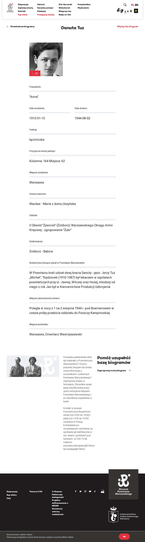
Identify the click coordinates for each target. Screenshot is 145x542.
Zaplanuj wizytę (25, 8)
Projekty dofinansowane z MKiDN (60, 503)
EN (136, 5)
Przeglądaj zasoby (45, 14)
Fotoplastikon (84, 4)
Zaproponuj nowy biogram (111, 370)
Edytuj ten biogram (127, 26)
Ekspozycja (23, 4)
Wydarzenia (83, 8)
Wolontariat (64, 8)
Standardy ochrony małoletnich (57, 511)
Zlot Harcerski (65, 4)
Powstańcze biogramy (22, 26)
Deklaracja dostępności (58, 496)
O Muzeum (57, 491)
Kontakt (22, 11)
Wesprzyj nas (65, 11)
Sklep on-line (65, 14)
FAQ (9, 498)
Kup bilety (23, 14)
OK (124, 536)
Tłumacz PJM (35, 491)
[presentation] (2, 246)
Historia (41, 4)
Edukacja (41, 11)
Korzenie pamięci (45, 8)
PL (132, 5)
